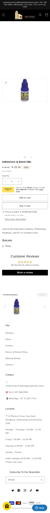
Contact (9, 345)
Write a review (25, 272)
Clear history (42, 294)
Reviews (9, 333)
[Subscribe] (41, 480)
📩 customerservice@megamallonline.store (25, 384)
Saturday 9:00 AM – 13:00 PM (20, 446)
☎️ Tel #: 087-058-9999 (17, 392)
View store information (15, 219)
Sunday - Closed (13, 452)
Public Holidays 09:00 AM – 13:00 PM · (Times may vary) (24, 460)
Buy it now (25, 206)
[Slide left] (19, 157)
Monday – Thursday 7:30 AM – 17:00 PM (23, 431)
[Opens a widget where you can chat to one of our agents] (39, 508)
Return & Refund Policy (17, 352)
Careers (9, 365)
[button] (3, 15)
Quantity (5, 176)
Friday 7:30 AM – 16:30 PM (19, 439)
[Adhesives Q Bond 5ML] (16, 307)
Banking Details (13, 358)
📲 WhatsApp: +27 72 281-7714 (21, 398)
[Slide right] (31, 157)
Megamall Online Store (21, 508)
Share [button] (8, 246)
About (8, 339)
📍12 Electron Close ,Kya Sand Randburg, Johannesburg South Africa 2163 (24, 419)
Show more (7, 240)
